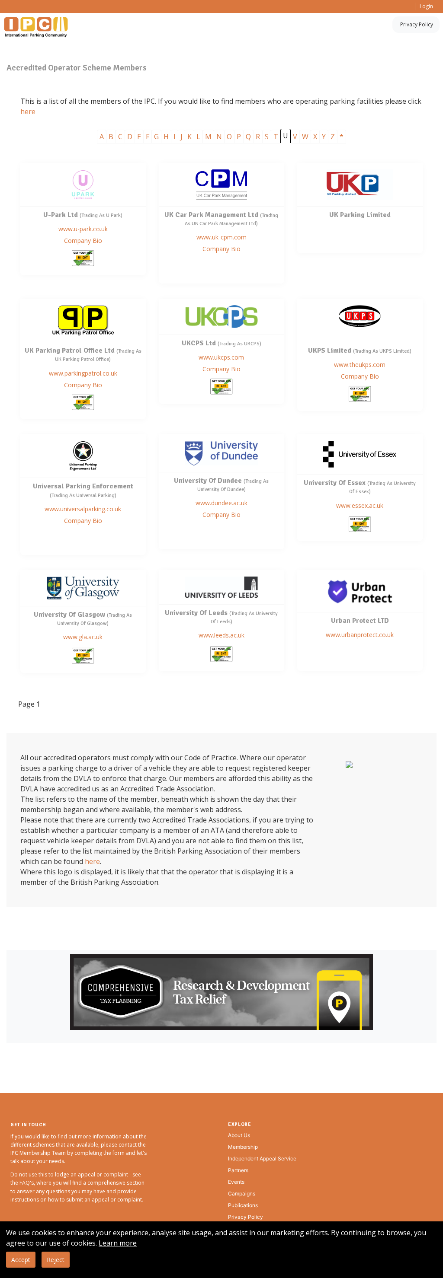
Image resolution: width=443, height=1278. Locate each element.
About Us (239, 1135)
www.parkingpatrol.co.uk (83, 373)
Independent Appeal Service (262, 1158)
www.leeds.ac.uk (221, 635)
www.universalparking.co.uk (83, 509)
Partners (238, 1170)
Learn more (118, 1243)
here (27, 111)
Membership (243, 1147)
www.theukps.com (359, 364)
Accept (20, 1260)
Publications (243, 1205)
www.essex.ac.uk (359, 505)
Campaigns (241, 1193)
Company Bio (83, 240)
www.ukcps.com (221, 357)
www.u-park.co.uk (83, 229)
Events (236, 1182)
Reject (55, 1260)
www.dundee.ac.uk (221, 503)
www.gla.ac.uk (83, 637)
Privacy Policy (416, 24)
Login (426, 6)
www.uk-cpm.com (221, 237)
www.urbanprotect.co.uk (360, 635)
